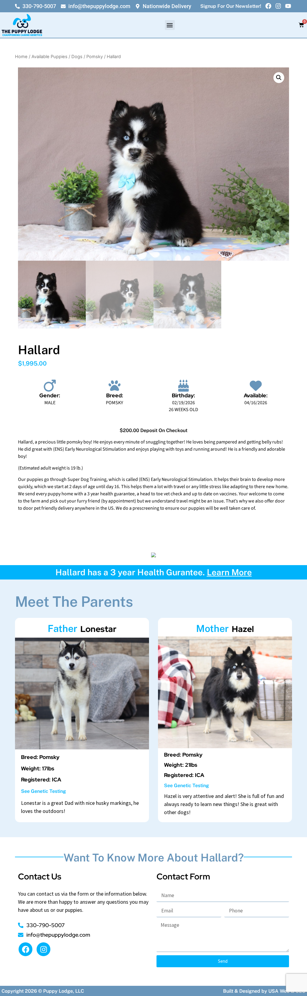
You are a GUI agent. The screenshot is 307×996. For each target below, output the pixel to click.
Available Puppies (49, 56)
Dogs (76, 56)
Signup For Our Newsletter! (230, 6)
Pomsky (94, 56)
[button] (170, 25)
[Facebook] (268, 6)
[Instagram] (278, 6)
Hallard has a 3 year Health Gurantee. (153, 572)
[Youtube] (288, 6)
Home (21, 56)
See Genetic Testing (43, 791)
